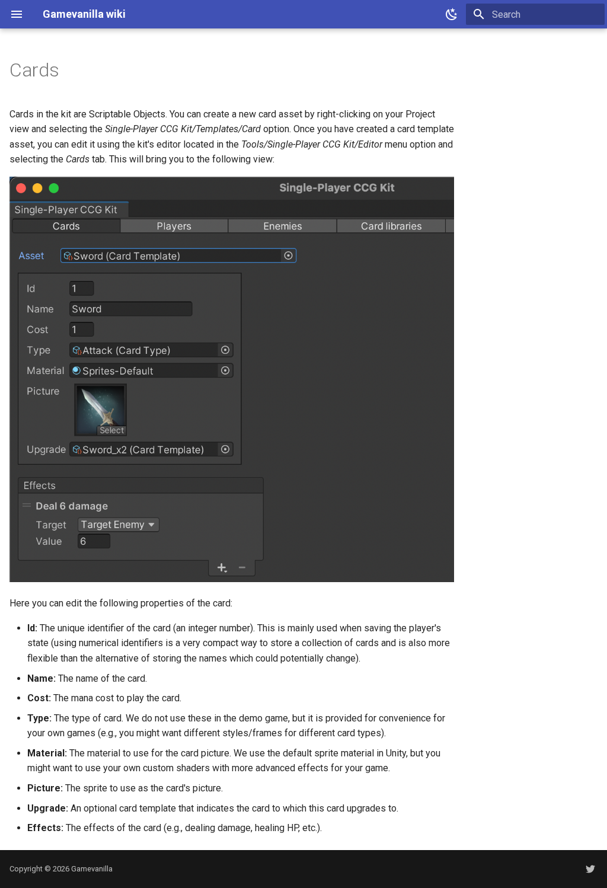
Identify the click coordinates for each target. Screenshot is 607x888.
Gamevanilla (92, 868)
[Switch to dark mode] (452, 14)
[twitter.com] (590, 869)
